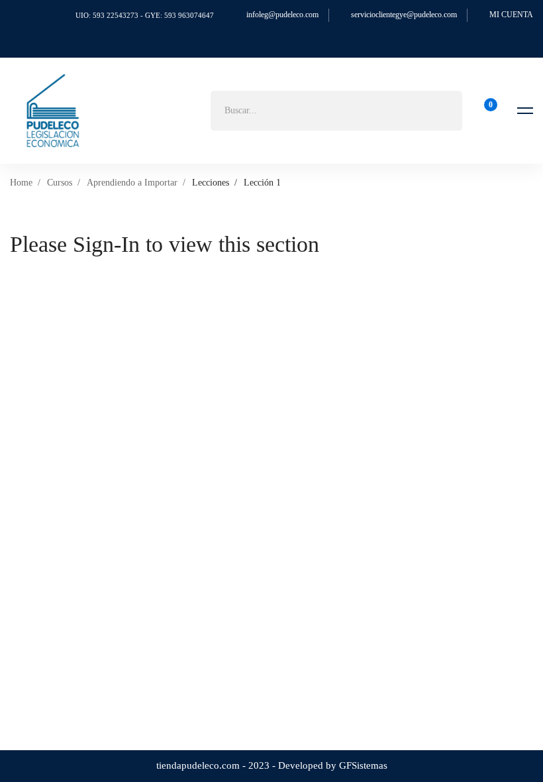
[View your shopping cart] (486, 111)
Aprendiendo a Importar (132, 183)
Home (21, 183)
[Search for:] (336, 110)
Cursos (59, 183)
